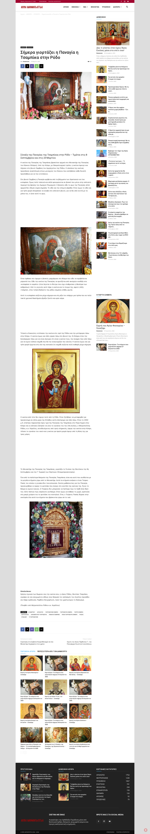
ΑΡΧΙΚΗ (66, 7)
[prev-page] (22, 752)
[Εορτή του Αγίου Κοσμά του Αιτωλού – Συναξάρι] (32, 711)
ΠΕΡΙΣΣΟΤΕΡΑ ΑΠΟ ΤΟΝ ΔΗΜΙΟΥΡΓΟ (52, 651)
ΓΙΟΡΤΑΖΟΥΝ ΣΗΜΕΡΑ (66, 612)
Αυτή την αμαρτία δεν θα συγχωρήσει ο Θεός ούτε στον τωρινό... (118, 173)
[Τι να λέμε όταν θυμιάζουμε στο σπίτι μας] (101, 245)
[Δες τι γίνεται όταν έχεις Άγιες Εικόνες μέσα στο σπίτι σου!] (112, 33)
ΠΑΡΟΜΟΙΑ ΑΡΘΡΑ (28, 651)
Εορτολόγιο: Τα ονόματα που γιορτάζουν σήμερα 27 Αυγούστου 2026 (56, 674)
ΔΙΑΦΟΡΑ (116, 7)
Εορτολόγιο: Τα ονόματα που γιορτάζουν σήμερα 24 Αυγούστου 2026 (56, 722)
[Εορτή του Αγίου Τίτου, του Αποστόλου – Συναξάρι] (56, 687)
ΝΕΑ (84, 7)
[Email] (41, 66)
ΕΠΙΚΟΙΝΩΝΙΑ (42, 1)
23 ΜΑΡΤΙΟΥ (31, 612)
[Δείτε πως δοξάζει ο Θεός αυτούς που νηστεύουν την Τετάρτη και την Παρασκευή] (101, 194)
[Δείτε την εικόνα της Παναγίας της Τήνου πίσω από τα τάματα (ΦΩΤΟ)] (101, 225)
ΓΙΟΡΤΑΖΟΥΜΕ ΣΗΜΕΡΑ (51, 612)
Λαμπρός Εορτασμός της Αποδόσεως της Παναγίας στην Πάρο (41, 787)
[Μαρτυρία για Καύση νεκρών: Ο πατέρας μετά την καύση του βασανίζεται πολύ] (101, 183)
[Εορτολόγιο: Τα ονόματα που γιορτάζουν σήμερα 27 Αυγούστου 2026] (56, 663)
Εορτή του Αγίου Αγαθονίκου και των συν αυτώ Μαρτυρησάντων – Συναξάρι (79, 746)
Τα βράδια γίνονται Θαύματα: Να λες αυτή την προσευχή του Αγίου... (118, 69)
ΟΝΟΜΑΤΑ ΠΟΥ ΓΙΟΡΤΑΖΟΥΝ (39, 614)
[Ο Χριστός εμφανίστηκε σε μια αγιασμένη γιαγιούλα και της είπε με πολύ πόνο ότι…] (101, 132)
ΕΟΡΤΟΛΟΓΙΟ (25, 614)
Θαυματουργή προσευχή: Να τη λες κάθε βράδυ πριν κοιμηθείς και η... (118, 142)
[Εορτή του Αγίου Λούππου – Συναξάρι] (80, 711)
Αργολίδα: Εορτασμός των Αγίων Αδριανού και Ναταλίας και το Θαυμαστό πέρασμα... (42, 776)
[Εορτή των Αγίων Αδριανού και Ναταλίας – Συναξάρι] (80, 663)
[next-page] (25, 752)
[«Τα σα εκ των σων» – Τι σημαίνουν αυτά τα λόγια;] (101, 163)
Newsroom (26, 61)
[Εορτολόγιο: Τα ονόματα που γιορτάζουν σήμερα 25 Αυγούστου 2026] (80, 687)
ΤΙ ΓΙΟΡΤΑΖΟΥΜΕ (33, 617)
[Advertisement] (56, 31)
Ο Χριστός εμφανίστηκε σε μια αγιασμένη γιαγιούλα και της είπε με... (118, 132)
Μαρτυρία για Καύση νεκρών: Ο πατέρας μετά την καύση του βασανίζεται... (118, 183)
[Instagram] (124, 1)
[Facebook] (121, 1)
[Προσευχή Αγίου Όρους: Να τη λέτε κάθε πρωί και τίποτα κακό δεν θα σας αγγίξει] (101, 89)
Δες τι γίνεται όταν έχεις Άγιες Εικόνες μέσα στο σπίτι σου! (111, 49)
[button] (127, 7)
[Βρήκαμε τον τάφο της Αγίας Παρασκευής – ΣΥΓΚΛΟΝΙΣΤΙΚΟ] (101, 153)
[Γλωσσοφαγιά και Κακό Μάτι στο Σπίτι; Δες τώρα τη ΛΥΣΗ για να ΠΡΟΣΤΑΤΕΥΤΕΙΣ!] (101, 235)
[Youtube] (127, 1)
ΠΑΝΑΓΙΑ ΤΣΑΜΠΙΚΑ (54, 614)
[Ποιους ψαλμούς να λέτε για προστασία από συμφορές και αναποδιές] (101, 99)
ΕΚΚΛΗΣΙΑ (75, 7)
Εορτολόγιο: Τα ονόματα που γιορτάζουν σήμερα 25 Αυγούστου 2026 (80, 698)
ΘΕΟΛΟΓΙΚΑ (95, 7)
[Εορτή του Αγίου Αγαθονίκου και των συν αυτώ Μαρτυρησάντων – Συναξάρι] (80, 735)
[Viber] (32, 66)
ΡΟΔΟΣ (81, 614)
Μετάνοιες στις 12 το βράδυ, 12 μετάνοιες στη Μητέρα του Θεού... (118, 255)
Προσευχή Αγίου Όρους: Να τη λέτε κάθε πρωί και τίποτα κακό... (118, 89)
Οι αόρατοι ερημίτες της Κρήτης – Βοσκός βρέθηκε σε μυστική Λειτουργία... (118, 214)
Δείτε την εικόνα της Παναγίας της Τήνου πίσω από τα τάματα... (118, 225)
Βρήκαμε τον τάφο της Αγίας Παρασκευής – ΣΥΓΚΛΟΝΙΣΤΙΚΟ (118, 153)
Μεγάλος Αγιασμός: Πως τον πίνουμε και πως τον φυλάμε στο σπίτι (118, 204)
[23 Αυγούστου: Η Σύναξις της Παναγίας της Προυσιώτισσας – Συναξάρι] (56, 735)
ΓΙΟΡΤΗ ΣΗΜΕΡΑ (78, 612)
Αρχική (22, 14)
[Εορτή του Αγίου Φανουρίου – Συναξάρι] (32, 663)
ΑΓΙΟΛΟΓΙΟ (37, 14)
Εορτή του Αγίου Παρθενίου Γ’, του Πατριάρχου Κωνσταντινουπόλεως (79, 643)
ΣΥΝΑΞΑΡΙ (24, 617)
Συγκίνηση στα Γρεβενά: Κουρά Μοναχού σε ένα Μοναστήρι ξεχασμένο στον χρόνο (37, 643)
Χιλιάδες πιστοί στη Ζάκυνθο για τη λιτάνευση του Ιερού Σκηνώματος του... (42, 797)
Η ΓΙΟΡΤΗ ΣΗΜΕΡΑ (104, 295)
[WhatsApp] (37, 66)
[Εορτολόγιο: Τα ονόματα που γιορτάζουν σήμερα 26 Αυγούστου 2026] (32, 687)
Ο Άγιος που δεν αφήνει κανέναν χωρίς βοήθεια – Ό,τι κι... (118, 109)
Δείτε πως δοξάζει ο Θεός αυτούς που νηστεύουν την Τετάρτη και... (117, 194)
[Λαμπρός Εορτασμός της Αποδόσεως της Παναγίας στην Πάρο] (26, 787)
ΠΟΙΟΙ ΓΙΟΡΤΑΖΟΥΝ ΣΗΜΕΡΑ (69, 614)
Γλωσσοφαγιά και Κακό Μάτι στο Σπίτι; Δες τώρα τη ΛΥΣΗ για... (118, 235)
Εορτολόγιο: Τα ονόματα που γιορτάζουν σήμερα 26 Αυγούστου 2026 (31, 698)
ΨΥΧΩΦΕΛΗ (106, 7)
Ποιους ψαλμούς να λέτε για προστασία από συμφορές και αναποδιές (118, 99)
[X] (27, 66)
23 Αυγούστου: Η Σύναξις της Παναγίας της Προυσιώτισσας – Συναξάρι (55, 746)
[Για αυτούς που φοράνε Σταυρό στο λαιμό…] (101, 79)
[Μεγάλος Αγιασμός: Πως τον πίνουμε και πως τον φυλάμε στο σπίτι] (101, 204)
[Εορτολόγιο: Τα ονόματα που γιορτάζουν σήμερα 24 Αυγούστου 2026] (56, 711)
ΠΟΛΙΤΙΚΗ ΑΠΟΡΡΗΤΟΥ (54, 1)
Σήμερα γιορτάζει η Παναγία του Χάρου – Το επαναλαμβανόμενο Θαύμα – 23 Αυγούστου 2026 (31, 746)
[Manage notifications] (145, 830)
